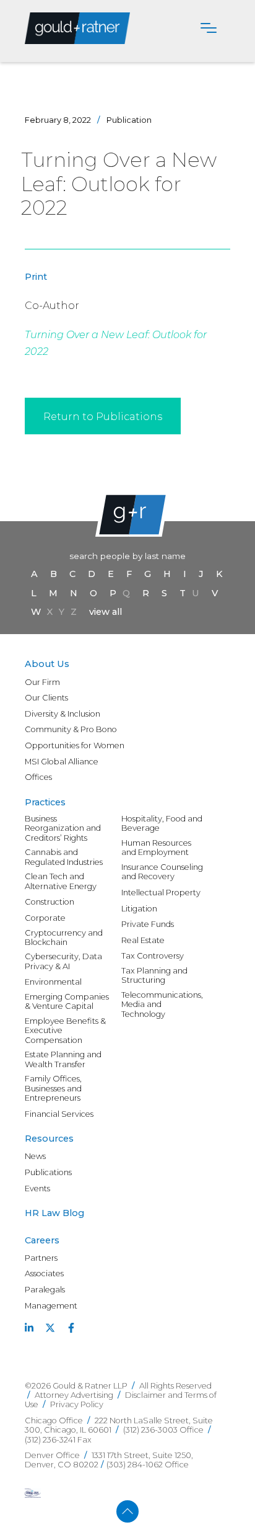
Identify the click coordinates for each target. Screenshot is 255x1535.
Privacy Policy (76, 1404)
